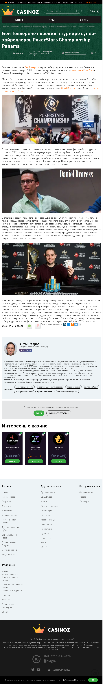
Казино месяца (48, 519)
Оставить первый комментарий (72, 53)
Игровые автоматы (10, 515)
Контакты (6, 599)
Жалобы (44, 547)
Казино (19, 19)
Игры (52, 19)
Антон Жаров (29, 344)
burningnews (18, 53)
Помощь (6, 595)
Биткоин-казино (9, 549)
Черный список (9, 496)
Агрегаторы (46, 510)
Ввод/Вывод (46, 496)
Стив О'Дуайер (68, 88)
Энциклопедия (8, 554)
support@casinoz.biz (90, 2)
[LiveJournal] (64, 324)
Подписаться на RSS (60, 669)
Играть (12, 461)
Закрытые (6, 501)
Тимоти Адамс (17, 91)
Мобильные (46, 538)
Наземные (45, 515)
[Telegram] (76, 324)
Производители (48, 492)
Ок (93, 680)
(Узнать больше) (80, 680)
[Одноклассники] (72, 324)
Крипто (44, 501)
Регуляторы (46, 528)
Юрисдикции (46, 524)
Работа (82, 496)
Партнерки (84, 501)
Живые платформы (49, 506)
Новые (5, 492)
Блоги (43, 542)
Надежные (7, 510)
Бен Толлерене (32, 67)
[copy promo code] (40, 456)
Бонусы (84, 19)
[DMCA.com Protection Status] (50, 662)
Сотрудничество (86, 492)
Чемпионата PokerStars (83, 70)
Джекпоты (7, 506)
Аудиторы (45, 533)
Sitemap (6, 611)
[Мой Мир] (68, 324)
